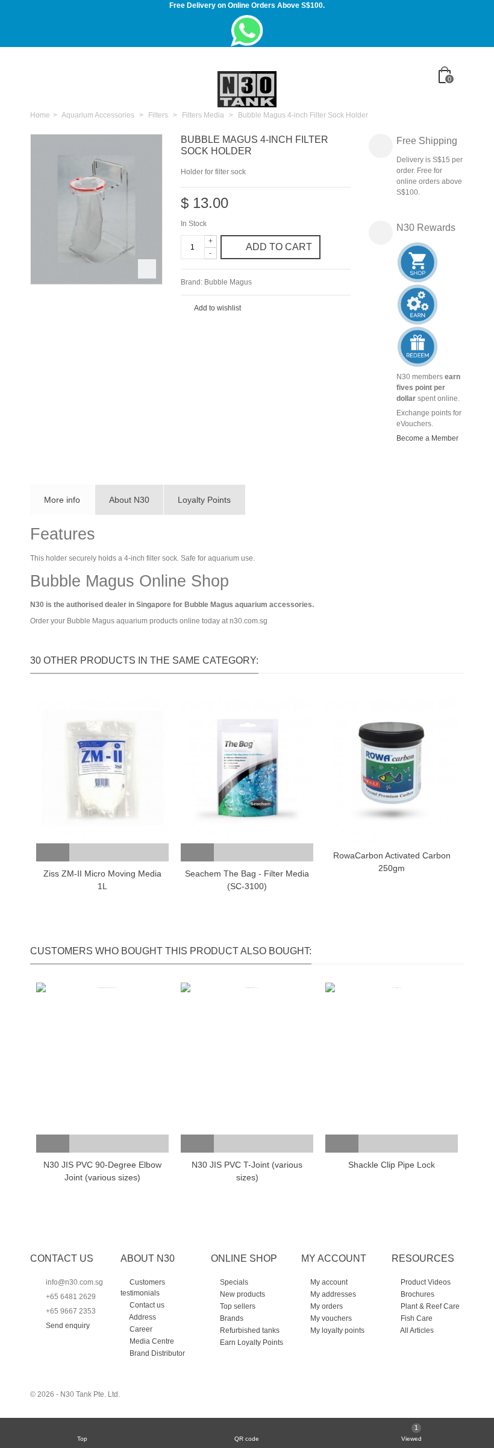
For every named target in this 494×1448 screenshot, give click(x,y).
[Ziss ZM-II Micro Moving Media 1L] (102, 767)
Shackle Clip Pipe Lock (391, 1164)
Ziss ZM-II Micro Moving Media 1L (102, 880)
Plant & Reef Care (429, 1306)
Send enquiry (68, 1325)
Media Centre (151, 1341)
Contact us (146, 1305)
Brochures (416, 1294)
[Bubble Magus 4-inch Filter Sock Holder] (96, 209)
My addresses (332, 1294)
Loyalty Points (204, 500)
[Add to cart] (52, 852)
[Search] (451, 96)
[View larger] (147, 269)
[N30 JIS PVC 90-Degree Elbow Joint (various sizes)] (102, 1058)
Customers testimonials (142, 1287)
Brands (230, 1318)
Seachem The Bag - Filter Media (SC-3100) (247, 880)
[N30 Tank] (247, 88)
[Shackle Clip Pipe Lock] (391, 1058)
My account (328, 1282)
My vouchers (330, 1318)
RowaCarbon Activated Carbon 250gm (392, 862)
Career (140, 1329)
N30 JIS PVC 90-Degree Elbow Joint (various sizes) (102, 1171)
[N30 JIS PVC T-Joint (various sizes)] (247, 1058)
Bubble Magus (228, 282)
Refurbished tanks (249, 1330)
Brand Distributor (156, 1353)
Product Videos (425, 1282)
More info (62, 500)
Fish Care (416, 1318)
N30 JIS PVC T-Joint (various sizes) (247, 1171)
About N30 (129, 500)
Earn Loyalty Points (250, 1342)
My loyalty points (336, 1330)
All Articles (416, 1330)
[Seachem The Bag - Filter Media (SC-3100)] (247, 767)
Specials (233, 1282)
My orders (325, 1306)
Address (142, 1317)
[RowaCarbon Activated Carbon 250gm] (391, 767)
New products (241, 1294)
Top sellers (236, 1306)
